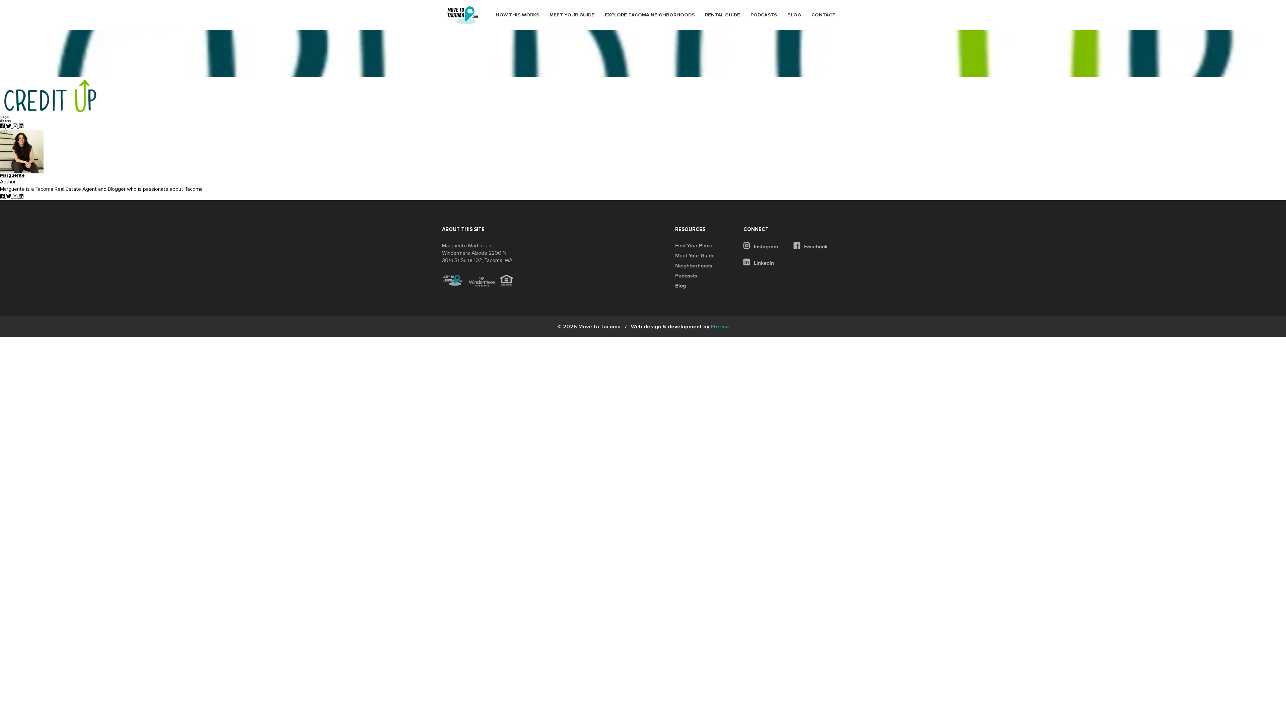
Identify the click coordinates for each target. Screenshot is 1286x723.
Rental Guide (722, 15)
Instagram (765, 246)
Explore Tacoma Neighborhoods (650, 15)
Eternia (680, 326)
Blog (794, 15)
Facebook (815, 246)
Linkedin (763, 263)
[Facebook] (3, 126)
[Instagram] (16, 126)
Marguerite (12, 175)
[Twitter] (9, 126)
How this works (517, 15)
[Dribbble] (21, 126)
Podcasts (764, 15)
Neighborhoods (693, 265)
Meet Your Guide (572, 15)
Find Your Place (693, 245)
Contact (823, 15)
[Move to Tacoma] (462, 15)
